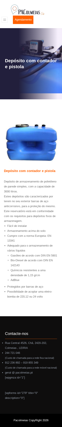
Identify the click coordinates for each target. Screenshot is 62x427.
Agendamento (23, 19)
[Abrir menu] (5, 20)
